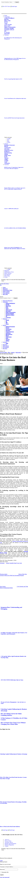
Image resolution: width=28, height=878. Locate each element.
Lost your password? (4, 877)
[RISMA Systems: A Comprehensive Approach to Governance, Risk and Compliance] (15, 185)
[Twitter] (24, 11)
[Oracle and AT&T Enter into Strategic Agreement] (15, 134)
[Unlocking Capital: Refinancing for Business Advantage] (14, 751)
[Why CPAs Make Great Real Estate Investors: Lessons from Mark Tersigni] (14, 774)
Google (9, 138)
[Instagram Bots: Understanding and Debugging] (12, 604)
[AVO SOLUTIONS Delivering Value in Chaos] (14, 677)
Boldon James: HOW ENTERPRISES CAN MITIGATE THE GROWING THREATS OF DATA (14, 248)
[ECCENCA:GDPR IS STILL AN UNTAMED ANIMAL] (15, 244)
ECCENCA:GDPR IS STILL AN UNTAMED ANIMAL (15, 228)
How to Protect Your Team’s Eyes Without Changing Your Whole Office (13, 723)
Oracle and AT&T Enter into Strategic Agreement (14, 117)
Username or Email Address (6, 866)
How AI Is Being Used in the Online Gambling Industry (11, 714)
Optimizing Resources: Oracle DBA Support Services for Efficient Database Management (15, 59)
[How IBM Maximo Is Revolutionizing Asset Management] (15, 55)
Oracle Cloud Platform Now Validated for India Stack (15, 98)
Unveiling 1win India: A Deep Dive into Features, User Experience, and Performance (14, 633)
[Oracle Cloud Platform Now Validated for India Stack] (15, 115)
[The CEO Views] (4, 283)
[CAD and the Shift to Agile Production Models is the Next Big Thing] (14, 653)
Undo (1, 860)
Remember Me (4, 872)
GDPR (8, 269)
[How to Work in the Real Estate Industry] (14, 823)
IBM (8, 141)
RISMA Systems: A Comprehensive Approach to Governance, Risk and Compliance (13, 168)
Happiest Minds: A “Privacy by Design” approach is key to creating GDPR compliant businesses (14, 188)
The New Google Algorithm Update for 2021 (13, 79)
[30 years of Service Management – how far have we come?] (14, 699)
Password (2, 869)
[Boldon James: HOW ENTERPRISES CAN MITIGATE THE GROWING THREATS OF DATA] (15, 265)
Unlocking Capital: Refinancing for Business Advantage (13, 754)
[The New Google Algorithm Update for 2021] (15, 95)
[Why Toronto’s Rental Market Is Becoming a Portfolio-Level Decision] (14, 799)
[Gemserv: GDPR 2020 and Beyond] (15, 225)
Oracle (8, 142)
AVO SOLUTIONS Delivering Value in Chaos (12, 680)
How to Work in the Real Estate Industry (10, 826)
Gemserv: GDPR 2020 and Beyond (11, 208)
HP (8, 140)
